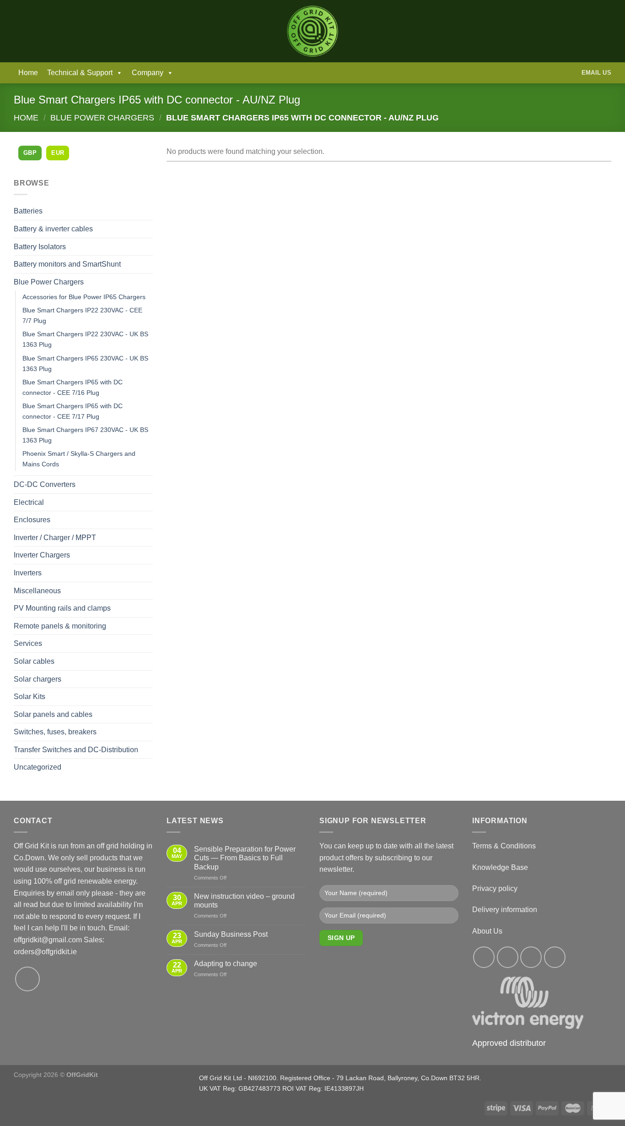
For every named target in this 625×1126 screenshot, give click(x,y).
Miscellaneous (37, 591)
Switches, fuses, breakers (55, 732)
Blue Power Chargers (102, 117)
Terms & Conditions (504, 846)
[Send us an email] (27, 979)
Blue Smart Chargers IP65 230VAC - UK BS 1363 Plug (85, 363)
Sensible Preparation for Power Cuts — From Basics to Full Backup (245, 857)
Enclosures (32, 520)
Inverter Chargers (42, 555)
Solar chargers (37, 679)
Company (147, 73)
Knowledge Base (500, 867)
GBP (30, 152)
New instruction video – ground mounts (244, 900)
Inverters (28, 573)
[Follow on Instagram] (507, 957)
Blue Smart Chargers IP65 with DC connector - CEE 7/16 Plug (72, 387)
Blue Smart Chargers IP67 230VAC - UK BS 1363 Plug (85, 435)
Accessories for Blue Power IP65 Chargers (83, 297)
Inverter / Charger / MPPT (55, 537)
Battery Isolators (40, 247)
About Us (487, 931)
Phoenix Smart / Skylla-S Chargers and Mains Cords (78, 459)
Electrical (29, 502)
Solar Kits (29, 696)
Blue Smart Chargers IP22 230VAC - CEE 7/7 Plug (82, 315)
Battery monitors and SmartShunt (67, 264)
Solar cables (34, 661)
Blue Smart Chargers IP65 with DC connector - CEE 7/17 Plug (72, 411)
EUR (57, 152)
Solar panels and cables (53, 714)
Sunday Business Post (231, 934)
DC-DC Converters (44, 484)
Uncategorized (37, 767)
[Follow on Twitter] (531, 957)
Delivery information (504, 909)
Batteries (28, 211)
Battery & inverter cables (53, 229)
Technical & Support (80, 73)
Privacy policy (494, 888)
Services (28, 643)
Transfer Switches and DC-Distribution (76, 750)
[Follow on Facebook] (484, 957)
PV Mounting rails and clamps (62, 608)
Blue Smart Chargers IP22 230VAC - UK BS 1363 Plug (85, 339)
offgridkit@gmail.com (48, 940)
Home (28, 73)
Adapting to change (225, 963)
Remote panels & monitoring (60, 626)
